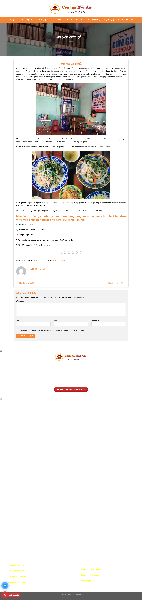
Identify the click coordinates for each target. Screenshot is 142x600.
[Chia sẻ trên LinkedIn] (79, 252)
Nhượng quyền (43, 19)
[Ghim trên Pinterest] (75, 252)
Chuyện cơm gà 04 (115, 283)
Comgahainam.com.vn (90, 569)
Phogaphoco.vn (17, 571)
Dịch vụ (58, 19)
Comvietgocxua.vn (18, 582)
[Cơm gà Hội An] (71, 8)
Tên (18, 320)
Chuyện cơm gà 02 (26, 283)
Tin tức (120, 19)
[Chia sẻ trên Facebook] (63, 252)
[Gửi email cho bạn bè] (71, 252)
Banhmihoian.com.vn (90, 575)
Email (56, 320)
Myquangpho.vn (88, 581)
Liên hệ (129, 19)
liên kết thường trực (59, 260)
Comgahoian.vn (17, 565)
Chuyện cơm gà (94, 19)
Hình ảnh (80, 19)
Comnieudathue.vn (18, 576)
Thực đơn (68, 19)
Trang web (95, 320)
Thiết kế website (71, 597)
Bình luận (20, 301)
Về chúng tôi (26, 19)
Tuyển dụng (109, 19)
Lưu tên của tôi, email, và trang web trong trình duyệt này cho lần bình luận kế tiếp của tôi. (54, 330)
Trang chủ (13, 19)
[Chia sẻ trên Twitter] (67, 252)
